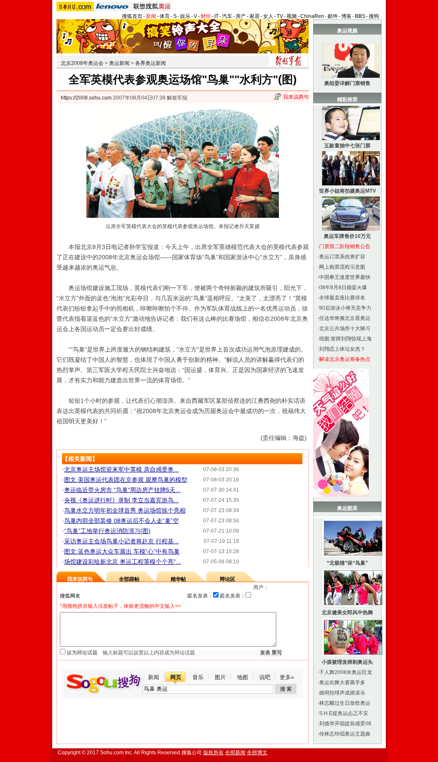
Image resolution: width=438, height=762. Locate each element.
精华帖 (178, 579)
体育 (165, 16)
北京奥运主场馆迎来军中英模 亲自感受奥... (121, 469)
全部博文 (257, 753)
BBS (360, 16)
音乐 (198, 677)
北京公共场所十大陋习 (344, 328)
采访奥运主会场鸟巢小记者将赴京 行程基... (121, 541)
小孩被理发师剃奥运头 (347, 662)
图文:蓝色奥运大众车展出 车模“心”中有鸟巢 (122, 551)
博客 (346, 16)
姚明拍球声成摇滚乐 (342, 693)
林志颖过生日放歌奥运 (344, 703)
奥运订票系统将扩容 (342, 257)
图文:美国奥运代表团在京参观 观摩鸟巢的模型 (125, 479)
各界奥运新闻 (150, 63)
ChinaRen (312, 16)
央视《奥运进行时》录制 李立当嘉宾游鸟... (121, 500)
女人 (268, 16)
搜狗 (374, 16)
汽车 (227, 16)
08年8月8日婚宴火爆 (343, 287)
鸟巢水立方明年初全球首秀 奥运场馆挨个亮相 (125, 510)
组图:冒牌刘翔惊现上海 (345, 339)
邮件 (333, 16)
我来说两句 (296, 97)
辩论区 (227, 579)
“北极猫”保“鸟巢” (347, 563)
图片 (220, 677)
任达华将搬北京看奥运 (344, 318)
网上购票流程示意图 (342, 267)
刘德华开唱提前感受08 (345, 724)
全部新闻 (235, 753)
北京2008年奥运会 (82, 63)
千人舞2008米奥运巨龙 (345, 672)
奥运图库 (347, 508)
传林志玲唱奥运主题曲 (344, 734)
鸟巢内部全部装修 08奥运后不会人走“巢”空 (121, 520)
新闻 (151, 16)
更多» (287, 677)
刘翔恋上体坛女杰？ (342, 349)
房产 (241, 16)
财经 (206, 16)
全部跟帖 (129, 579)
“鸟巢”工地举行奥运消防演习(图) (107, 531)
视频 (292, 16)
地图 (242, 677)
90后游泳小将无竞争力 (345, 308)
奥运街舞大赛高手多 (342, 683)
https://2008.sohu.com (86, 98)
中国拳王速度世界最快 (344, 277)
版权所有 (213, 753)
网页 (175, 677)
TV (280, 16)
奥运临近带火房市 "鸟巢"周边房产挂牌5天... (122, 490)
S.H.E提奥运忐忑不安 (343, 713)
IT (216, 16)
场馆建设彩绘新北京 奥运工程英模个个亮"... (122, 561)
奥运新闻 (119, 63)
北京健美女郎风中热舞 (347, 612)
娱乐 (185, 16)
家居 (254, 16)
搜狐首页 (132, 16)
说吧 (264, 677)
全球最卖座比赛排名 (342, 298)
